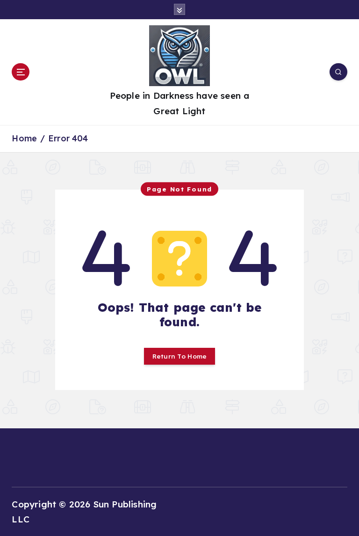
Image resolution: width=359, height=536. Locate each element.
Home (24, 138)
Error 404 (68, 138)
